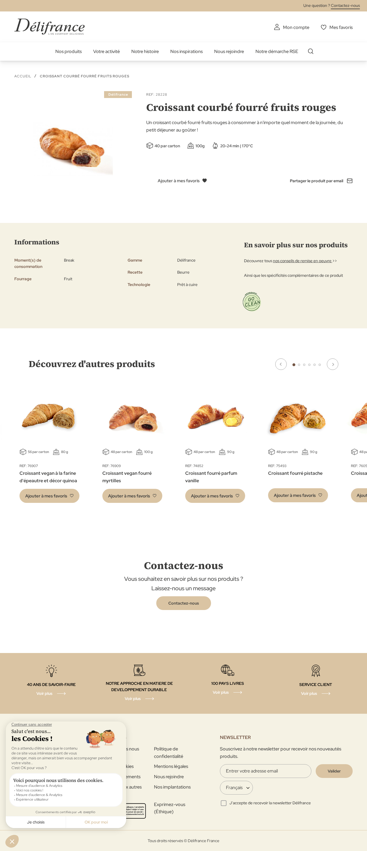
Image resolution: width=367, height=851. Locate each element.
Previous (281, 364)
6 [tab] (320, 365)
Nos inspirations (186, 51)
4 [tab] (309, 365)
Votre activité (106, 51)
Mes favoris (341, 27)
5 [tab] (314, 365)
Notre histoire (145, 51)
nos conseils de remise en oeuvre (302, 260)
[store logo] (49, 26)
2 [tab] (299, 365)
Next (332, 364)
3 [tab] (304, 365)
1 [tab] (294, 365)
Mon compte (296, 27)
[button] (49, 496)
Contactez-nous (345, 5)
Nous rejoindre (229, 51)
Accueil (22, 76)
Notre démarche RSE (276, 51)
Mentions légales (171, 766)
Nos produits (68, 51)
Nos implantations (172, 787)
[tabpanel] (132, 446)
